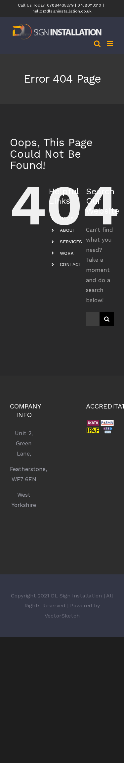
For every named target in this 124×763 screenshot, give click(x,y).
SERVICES (71, 241)
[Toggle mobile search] (97, 43)
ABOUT (68, 230)
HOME (66, 218)
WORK (67, 253)
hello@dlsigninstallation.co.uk (62, 11)
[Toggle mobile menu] (110, 43)
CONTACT (71, 264)
